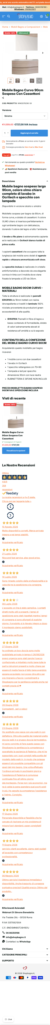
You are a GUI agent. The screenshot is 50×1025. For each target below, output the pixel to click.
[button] (8, 130)
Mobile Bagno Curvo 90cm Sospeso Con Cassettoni (12, 435)
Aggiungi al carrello (29, 133)
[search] (8, 16)
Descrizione (8, 181)
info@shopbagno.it (16, 937)
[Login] (41, 16)
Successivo (10, 515)
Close (25, 949)
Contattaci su (18, 941)
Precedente (10, 506)
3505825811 (25, 9)
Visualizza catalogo (3, 16)
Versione (6, 110)
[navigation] (10, 81)
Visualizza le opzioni (15, 450)
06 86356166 (12, 933)
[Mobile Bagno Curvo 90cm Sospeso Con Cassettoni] (15, 415)
